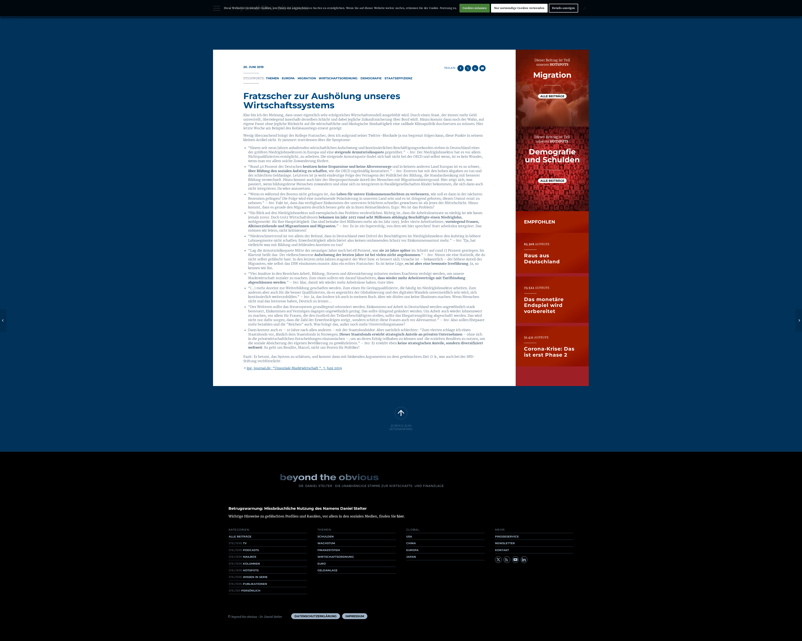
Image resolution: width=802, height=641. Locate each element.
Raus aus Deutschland (542, 259)
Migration (307, 78)
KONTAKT (502, 550)
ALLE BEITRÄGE (240, 536)
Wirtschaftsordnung (338, 78)
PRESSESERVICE (507, 536)
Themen (272, 78)
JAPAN (411, 556)
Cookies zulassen (475, 8)
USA (409, 536)
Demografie (371, 78)
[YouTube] (515, 559)
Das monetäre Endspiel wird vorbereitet (544, 305)
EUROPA (412, 550)
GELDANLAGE (327, 570)
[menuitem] (315, 616)
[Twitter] (498, 559)
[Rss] (507, 559)
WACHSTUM (326, 543)
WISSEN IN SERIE (248, 577)
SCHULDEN (325, 536)
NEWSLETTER (505, 543)
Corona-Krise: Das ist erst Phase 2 (549, 352)
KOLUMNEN (244, 563)
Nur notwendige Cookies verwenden (519, 8)
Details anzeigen (563, 8)
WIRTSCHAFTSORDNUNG (335, 556)
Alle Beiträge (552, 96)
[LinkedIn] (524, 559)
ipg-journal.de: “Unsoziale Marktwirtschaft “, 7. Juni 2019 (294, 368)
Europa (288, 78)
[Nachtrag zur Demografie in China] (3, 320)
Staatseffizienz (398, 78)
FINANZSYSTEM (328, 550)
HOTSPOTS (244, 570)
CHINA (411, 543)
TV (238, 543)
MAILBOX (242, 556)
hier (400, 516)
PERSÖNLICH (244, 590)
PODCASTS (244, 550)
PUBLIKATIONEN (248, 583)
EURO (321, 563)
